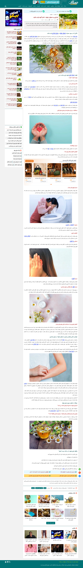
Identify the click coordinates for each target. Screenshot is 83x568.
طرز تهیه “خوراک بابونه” (45, 518)
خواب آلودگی (35, 344)
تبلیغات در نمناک (62, 562)
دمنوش (64, 33)
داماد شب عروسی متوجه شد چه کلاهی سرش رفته (44, 554)
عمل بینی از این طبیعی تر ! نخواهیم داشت (67, 472)
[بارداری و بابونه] (50, 59)
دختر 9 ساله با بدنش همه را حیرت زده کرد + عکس (44, 540)
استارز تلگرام (9, 162)
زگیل (73, 287)
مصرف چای (72, 75)
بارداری (71, 41)
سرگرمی (52, 6)
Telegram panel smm (17, 156)
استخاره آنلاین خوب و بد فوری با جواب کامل (67, 475)
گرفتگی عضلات (27, 236)
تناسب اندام (43, 6)
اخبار (62, 6)
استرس (67, 225)
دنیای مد (38, 6)
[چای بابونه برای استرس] (50, 209)
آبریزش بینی (32, 87)
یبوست (51, 148)
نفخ (48, 148)
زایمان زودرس (53, 411)
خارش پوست (71, 351)
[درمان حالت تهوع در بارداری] (50, 129)
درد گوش (72, 241)
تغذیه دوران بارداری (39, 488)
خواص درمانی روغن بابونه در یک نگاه (30, 519)
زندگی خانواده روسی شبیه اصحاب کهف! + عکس (57, 554)
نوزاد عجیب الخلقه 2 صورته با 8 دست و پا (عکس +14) (31, 540)
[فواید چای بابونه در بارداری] (50, 367)
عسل (64, 469)
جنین (58, 411)
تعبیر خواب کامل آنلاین (16, 153)
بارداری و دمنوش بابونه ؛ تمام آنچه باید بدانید (45, 17)
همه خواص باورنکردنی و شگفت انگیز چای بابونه (31, 505)
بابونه (61, 33)
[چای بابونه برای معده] (50, 262)
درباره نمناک (69, 562)
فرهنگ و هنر (57, 6)
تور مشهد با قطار (18, 165)
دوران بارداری (55, 33)
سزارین (25, 383)
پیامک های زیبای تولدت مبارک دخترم (15, 132)
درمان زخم (56, 105)
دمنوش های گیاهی (33, 36)
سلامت (34, 6)
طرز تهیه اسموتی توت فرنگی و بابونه (57, 519)
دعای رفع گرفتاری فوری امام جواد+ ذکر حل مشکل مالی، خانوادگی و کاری (14, 130)
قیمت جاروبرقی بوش (17, 162)
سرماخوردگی (26, 89)
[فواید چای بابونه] (50, 308)
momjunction (70, 488)
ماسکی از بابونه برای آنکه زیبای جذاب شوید (71, 505)
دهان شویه (62, 105)
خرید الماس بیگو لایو (57, 540)
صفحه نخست (75, 562)
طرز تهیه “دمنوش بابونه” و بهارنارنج (57, 505)
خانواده (48, 6)
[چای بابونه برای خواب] (50, 435)
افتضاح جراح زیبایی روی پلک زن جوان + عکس (70, 554)
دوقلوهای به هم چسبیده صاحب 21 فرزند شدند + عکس (39, 472)
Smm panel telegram (17, 159)
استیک (29, 97)
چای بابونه (75, 36)
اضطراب (72, 225)
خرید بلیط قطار (11, 165)
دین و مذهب (24, 6)
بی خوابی (34, 81)
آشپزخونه (30, 6)
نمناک (65, 6)
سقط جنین (32, 340)
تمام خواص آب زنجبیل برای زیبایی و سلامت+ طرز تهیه (44, 505)
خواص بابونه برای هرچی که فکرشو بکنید (70, 519)
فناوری (19, 6)
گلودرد (73, 279)
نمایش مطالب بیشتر (50, 523)
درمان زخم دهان (73, 102)
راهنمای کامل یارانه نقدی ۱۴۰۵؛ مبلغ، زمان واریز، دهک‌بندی (39, 475)
